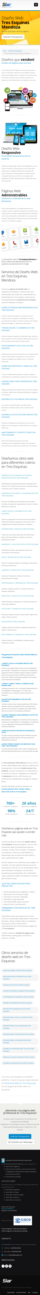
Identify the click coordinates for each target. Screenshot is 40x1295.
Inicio (4, 51)
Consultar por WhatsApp (21, 1142)
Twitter (6, 1266)
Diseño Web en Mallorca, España (14, 1194)
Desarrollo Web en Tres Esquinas (20, 1083)
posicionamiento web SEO (13, 1174)
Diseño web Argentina (15, 51)
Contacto (35, 1292)
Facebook (3, 1266)
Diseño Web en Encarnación (13, 1200)
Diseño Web (10, 1292)
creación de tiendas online (28, 1169)
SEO (29, 1292)
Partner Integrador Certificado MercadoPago (14, 1231)
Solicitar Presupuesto (20, 1136)
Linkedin (10, 1266)
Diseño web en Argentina (12, 1166)
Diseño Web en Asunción (12, 1197)
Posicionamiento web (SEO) (13, 1176)
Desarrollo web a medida (12, 1169)
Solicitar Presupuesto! (13, 37)
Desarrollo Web (21, 1292)
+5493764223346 (16, 1248)
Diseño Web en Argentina (13, 1189)
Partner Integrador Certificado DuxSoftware (14, 1229)
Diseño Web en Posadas (12, 1192)
